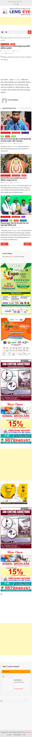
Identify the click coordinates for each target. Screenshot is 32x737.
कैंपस (23, 217)
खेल (2, 136)
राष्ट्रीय (13, 136)
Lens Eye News (13, 100)
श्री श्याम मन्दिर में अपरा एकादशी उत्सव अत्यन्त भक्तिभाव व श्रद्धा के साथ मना (14, 179)
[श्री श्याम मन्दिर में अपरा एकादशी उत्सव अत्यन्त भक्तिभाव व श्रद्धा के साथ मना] (16, 163)
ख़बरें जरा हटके (25, 133)
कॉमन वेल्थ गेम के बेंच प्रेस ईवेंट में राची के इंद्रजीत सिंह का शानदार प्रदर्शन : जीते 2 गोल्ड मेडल (16, 140)
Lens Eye (9, 735)
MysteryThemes (27, 732)
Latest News (5, 44)
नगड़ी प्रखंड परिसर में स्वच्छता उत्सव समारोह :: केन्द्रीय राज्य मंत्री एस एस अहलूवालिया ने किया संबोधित (28, 244)
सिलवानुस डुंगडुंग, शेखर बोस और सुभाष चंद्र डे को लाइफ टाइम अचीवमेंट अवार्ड (15, 224)
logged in (11, 256)
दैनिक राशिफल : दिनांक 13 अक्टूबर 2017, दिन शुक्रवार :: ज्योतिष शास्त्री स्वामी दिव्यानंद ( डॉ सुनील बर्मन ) (5, 244)
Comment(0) (10, 53)
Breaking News (6, 133)
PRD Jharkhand (17, 735)
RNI (24, 735)
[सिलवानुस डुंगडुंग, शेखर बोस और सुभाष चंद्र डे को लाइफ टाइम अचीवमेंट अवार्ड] (16, 205)
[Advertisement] (16, 464)
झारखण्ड (12, 44)
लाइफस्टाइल (23, 220)
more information (18, 688)
